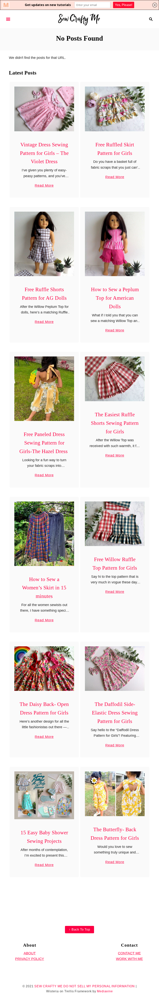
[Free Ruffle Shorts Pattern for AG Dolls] (44, 244)
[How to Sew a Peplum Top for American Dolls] (115, 244)
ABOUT (30, 953)
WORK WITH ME (129, 959)
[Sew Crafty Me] (80, 19)
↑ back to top (79, 929)
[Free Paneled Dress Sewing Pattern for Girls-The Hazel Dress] (44, 388)
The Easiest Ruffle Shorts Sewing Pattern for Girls (115, 423)
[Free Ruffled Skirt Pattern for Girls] (115, 109)
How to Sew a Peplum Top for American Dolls (115, 298)
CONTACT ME (129, 953)
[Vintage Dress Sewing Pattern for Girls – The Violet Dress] (44, 109)
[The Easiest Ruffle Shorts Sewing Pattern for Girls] (115, 378)
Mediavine (105, 991)
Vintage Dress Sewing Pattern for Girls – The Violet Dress (44, 153)
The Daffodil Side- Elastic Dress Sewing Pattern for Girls (115, 712)
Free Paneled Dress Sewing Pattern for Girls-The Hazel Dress (44, 442)
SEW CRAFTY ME (48, 986)
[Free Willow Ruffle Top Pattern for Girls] (115, 523)
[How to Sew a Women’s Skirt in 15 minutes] (44, 533)
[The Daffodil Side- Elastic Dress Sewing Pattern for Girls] (115, 668)
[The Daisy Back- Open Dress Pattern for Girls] (44, 668)
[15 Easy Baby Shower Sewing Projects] (44, 795)
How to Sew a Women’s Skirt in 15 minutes (44, 587)
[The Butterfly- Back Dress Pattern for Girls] (115, 793)
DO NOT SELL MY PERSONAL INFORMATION (99, 986)
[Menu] (8, 19)
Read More (44, 185)
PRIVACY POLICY (29, 959)
